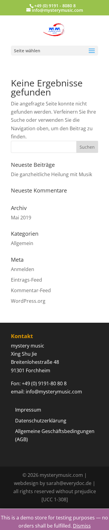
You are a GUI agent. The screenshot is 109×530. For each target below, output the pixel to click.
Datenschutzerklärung (40, 420)
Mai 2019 (21, 217)
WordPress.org (28, 301)
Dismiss (82, 525)
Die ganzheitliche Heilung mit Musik (51, 174)
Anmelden (22, 269)
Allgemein (22, 243)
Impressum (28, 409)
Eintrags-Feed (26, 279)
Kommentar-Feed (31, 290)
